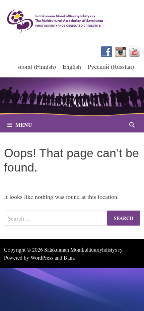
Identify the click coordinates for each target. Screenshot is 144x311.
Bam (69, 257)
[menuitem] (36, 66)
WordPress (41, 257)
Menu (23, 124)
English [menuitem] (72, 66)
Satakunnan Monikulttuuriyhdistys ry (83, 249)
